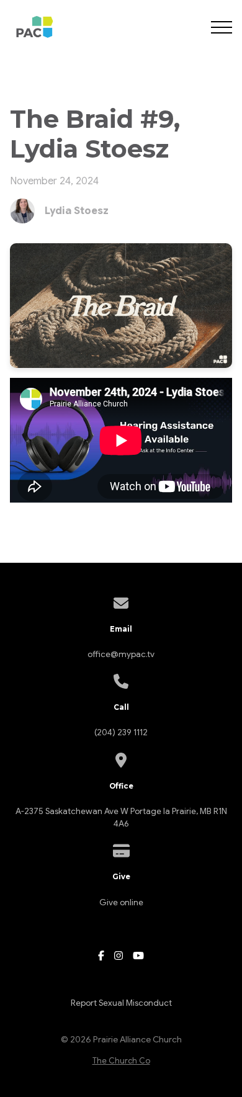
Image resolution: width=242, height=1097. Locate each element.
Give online (121, 902)
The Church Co (121, 1061)
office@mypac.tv (121, 654)
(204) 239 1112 (121, 732)
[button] (221, 27)
